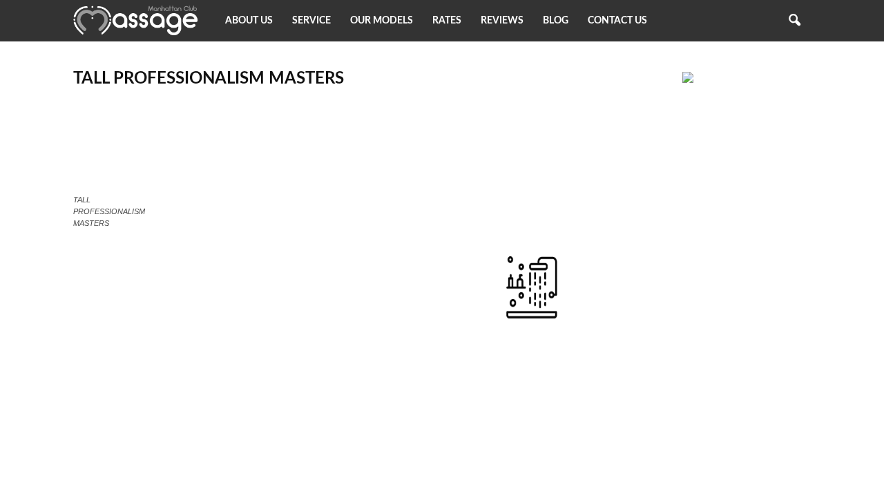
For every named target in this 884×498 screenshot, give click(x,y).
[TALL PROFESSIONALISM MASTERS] (126, 186)
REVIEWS (502, 21)
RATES (446, 21)
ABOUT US (249, 21)
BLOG (555, 21)
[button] (794, 20)
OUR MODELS (381, 21)
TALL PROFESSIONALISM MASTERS (208, 78)
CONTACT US (617, 21)
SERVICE (311, 21)
